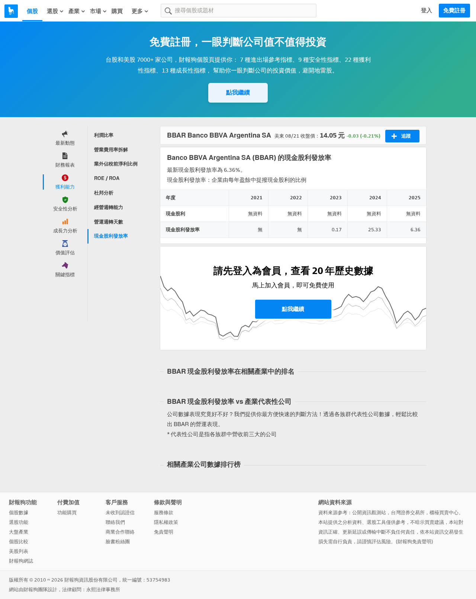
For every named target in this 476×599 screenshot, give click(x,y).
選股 (52, 11)
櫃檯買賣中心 (444, 512)
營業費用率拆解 (111, 149)
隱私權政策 (166, 522)
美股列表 (18, 551)
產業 (74, 11)
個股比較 (18, 541)
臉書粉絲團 (118, 541)
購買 (117, 11)
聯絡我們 (115, 522)
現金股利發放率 (111, 236)
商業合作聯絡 (120, 532)
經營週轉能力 (108, 207)
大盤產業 (18, 532)
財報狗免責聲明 (414, 541)
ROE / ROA (106, 178)
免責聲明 (163, 532)
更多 (137, 11)
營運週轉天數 (108, 222)
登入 (426, 10)
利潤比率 (103, 135)
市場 (95, 11)
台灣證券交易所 (408, 512)
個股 (32, 11)
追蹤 (406, 136)
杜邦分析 (103, 193)
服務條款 (163, 512)
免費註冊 (454, 10)
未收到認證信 (120, 512)
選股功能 (18, 522)
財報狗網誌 (21, 561)
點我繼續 (238, 92)
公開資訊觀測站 (369, 512)
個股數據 (18, 512)
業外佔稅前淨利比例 (116, 164)
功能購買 (67, 512)
